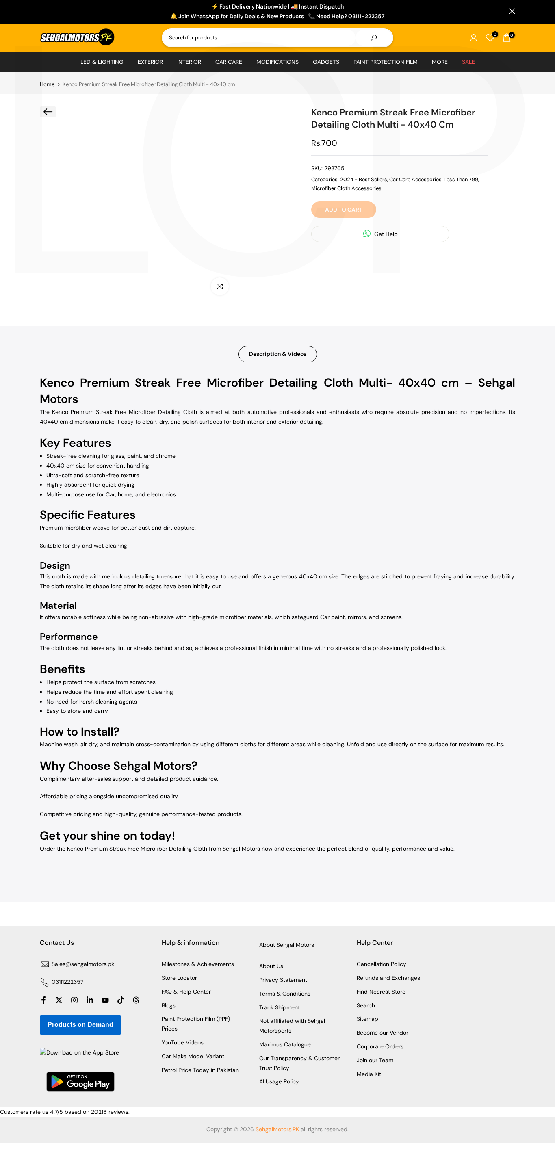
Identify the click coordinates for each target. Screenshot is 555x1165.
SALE (468, 61)
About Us (271, 966)
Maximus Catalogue (285, 1044)
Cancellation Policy (381, 964)
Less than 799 (461, 179)
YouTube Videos (183, 1042)
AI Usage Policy (279, 1081)
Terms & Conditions (284, 993)
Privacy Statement (283, 979)
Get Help (385, 234)
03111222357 (67, 981)
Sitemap (367, 1018)
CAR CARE (228, 61)
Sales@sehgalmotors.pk (83, 964)
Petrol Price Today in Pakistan (200, 1070)
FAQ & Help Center (186, 991)
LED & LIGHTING (102, 61)
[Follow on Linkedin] (89, 1000)
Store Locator (179, 977)
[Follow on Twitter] (59, 1000)
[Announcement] (277, 12)
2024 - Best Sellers (363, 179)
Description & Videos (277, 353)
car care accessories (415, 179)
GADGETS (326, 61)
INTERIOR (189, 61)
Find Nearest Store (381, 991)
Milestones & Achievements (198, 964)
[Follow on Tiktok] (120, 1000)
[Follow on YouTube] (105, 1000)
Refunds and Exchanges (388, 977)
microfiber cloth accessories (346, 188)
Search (366, 1005)
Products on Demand (80, 1024)
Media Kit (369, 1074)
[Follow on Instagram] (74, 1000)
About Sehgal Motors (286, 944)
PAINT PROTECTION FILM (385, 61)
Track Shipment (279, 1007)
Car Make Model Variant (193, 1056)
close (43, 11)
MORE (440, 61)
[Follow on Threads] (136, 1000)
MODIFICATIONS (277, 61)
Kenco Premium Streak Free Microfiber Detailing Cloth (124, 412)
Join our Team (375, 1060)
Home (47, 84)
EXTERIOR (150, 61)
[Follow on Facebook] (43, 1000)
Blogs (169, 1005)
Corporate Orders (380, 1046)
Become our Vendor (382, 1032)
